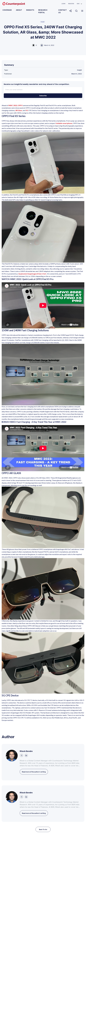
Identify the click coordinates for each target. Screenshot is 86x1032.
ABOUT (19, 10)
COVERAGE (7, 10)
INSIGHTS (30, 10)
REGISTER (71, 3)
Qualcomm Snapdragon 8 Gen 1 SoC (32, 274)
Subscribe (43, 95)
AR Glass (18, 110)
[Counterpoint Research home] (14, 3)
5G (27, 110)
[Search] (76, 11)
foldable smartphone (64, 123)
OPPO (20, 105)
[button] (79, 4)
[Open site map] (82, 11)
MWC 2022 (12, 105)
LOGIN (63, 3)
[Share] (70, 11)
